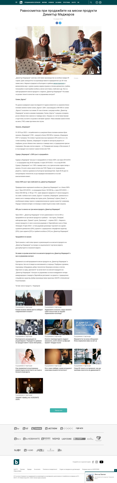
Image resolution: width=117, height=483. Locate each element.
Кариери (29, 469)
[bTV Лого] (16, 462)
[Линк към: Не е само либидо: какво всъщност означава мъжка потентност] (58, 362)
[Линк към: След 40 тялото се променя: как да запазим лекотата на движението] (87, 362)
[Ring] (81, 428)
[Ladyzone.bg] (67, 439)
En (78, 2)
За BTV (16, 469)
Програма (66, 2)
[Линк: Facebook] (92, 462)
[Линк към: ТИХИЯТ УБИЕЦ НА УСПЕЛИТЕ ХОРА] (29, 392)
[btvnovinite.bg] (32, 439)
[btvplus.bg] (18, 439)
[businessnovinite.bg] (46, 439)
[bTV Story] (68, 428)
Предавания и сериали (32, 2)
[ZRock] (61, 450)
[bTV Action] (52, 428)
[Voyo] (57, 438)
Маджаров (36, 286)
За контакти (37, 469)
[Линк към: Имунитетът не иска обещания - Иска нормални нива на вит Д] (87, 333)
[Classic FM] (52, 450)
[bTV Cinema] (38, 428)
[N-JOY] (19, 450)
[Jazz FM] (41, 450)
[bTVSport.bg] (80, 439)
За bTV (74, 2)
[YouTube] (100, 462)
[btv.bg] (18, 428)
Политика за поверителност (50, 469)
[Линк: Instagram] (96, 462)
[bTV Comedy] (27, 428)
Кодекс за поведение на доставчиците (70, 469)
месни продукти (58, 83)
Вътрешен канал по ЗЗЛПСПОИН (90, 469)
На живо (58, 2)
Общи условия (17, 471)
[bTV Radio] (30, 450)
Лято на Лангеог (100, 474)
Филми (44, 2)
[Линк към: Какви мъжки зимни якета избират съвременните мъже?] (29, 304)
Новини (51, 2)
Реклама (22, 469)
